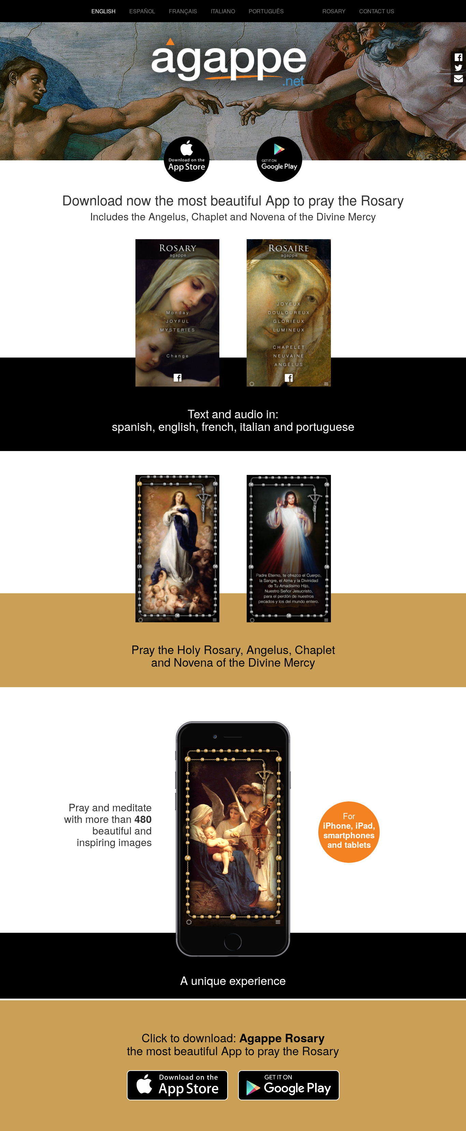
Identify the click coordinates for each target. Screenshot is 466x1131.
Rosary (334, 11)
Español (142, 11)
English (103, 11)
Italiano (223, 11)
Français (183, 11)
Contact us (376, 11)
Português (266, 11)
